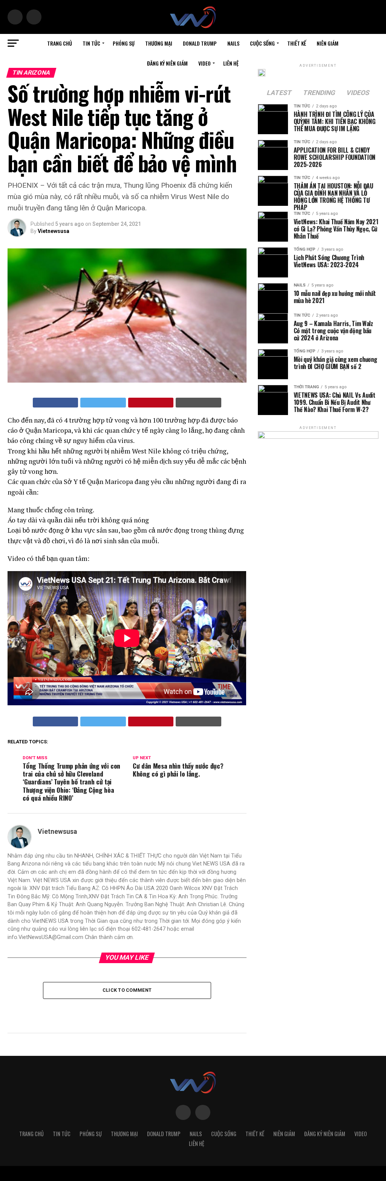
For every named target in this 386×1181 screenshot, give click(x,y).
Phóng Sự (124, 43)
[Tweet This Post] (103, 402)
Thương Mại (158, 43)
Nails (233, 43)
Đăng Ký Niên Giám (167, 63)
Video (204, 63)
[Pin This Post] (151, 402)
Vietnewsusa (53, 231)
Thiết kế (296, 43)
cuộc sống (262, 43)
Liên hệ (231, 63)
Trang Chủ (59, 43)
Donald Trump (200, 43)
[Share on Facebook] (55, 402)
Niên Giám (328, 43)
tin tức (91, 43)
